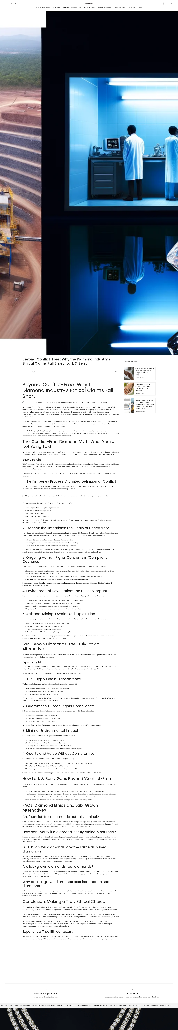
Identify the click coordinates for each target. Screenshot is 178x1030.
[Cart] (172, 3)
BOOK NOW (54, 997)
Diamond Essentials (140, 997)
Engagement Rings (111, 997)
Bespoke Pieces (153, 997)
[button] (168, 3)
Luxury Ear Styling (126, 997)
